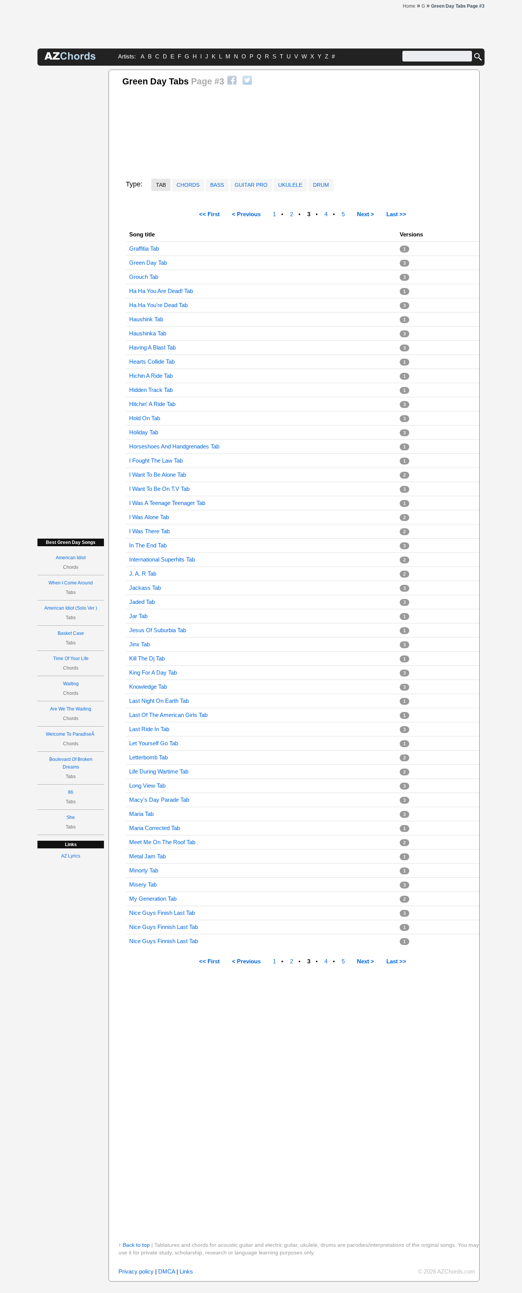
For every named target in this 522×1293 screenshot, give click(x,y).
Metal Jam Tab (147, 856)
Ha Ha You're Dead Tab (158, 305)
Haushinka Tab (147, 333)
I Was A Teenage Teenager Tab (167, 503)
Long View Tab (147, 785)
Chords (188, 185)
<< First (209, 214)
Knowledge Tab (148, 686)
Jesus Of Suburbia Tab (157, 630)
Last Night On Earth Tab (159, 700)
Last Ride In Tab (149, 729)
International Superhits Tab (162, 559)
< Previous (246, 214)
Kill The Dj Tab (147, 658)
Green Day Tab (148, 262)
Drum (321, 185)
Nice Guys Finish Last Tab (162, 912)
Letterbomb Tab (148, 757)
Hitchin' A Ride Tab (152, 404)
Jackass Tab (145, 587)
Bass (217, 185)
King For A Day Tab (153, 672)
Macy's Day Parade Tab (159, 799)
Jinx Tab (139, 644)
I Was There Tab (149, 531)
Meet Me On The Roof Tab (162, 842)
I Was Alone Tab (149, 517)
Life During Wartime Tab (158, 771)
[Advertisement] (70, 184)
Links (186, 1271)
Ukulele (290, 185)
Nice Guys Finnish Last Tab (163, 927)
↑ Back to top (134, 1245)
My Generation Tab (153, 898)
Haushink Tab (146, 319)
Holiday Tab (143, 432)
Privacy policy (136, 1271)
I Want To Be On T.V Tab (159, 488)
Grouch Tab (143, 276)
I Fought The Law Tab (156, 460)
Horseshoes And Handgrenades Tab (174, 446)
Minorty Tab (143, 870)
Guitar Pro (251, 185)
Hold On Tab (144, 418)
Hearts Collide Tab (152, 361)
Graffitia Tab (144, 248)
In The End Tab (148, 545)
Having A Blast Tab (152, 347)
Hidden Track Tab (151, 390)
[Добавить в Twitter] (247, 80)
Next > (365, 214)
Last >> (396, 214)
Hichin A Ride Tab (151, 375)
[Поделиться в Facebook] (232, 80)
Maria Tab (141, 814)
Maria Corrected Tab (154, 828)
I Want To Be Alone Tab (157, 474)
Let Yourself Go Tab (153, 743)
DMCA (166, 1271)
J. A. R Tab (142, 573)
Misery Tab (143, 884)
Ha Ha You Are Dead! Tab (161, 291)
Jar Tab (138, 616)
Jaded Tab (142, 602)
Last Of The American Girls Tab (168, 715)
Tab (161, 185)
